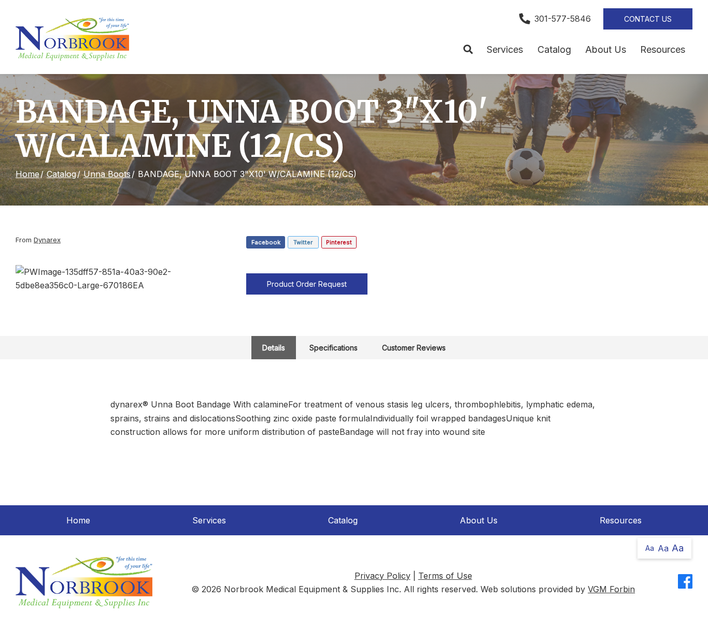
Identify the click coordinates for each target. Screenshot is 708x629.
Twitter (303, 242)
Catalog (554, 49)
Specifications (333, 347)
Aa (649, 548)
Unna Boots (107, 174)
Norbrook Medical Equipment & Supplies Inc (311, 589)
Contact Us (648, 18)
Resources (662, 49)
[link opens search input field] (467, 50)
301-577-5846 (562, 18)
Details (273, 347)
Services (505, 49)
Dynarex (47, 240)
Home (27, 174)
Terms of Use (445, 576)
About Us (605, 49)
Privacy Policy (382, 576)
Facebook (265, 242)
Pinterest (339, 242)
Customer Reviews (414, 347)
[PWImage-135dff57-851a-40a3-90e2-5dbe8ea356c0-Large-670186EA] (123, 278)
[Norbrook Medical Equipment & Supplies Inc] (72, 39)
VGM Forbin (611, 589)
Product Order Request (307, 284)
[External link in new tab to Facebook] (685, 582)
